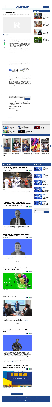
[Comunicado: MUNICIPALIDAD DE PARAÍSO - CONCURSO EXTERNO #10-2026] (38, 189)
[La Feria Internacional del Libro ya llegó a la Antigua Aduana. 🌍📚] (16, 145)
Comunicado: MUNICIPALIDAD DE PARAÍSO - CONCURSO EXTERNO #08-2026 (45, 204)
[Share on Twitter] (4, 42)
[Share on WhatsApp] (4, 44)
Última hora (45, 14)
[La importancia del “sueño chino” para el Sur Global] (17, 343)
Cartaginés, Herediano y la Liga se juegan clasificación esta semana (44, 127)
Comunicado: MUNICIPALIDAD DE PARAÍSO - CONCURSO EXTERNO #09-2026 (45, 197)
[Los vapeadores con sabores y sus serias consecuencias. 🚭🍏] (35, 145)
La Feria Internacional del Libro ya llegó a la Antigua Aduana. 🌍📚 (15, 154)
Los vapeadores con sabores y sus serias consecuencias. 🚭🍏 (35, 154)
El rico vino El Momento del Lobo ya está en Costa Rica (46, 33)
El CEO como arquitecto (9, 296)
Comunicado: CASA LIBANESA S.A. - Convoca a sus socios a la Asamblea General (45, 176)
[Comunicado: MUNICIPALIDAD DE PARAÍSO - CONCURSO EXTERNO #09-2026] (38, 196)
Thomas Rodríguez (6, 237)
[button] (46, 7)
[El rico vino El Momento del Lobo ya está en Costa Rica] (38, 32)
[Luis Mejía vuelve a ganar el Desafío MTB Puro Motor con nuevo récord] (38, 40)
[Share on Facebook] (4, 40)
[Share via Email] (4, 45)
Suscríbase (36, 397)
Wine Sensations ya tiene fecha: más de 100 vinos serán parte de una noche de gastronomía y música (46, 25)
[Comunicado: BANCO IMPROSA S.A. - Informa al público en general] (38, 169)
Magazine (44, 22)
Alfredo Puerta (7, 34)
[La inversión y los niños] (17, 25)
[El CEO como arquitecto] (17, 308)
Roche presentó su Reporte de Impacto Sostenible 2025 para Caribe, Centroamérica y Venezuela (7, 154)
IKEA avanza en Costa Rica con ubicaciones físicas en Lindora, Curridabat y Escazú (15, 366)
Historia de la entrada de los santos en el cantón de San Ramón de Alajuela (16, 235)
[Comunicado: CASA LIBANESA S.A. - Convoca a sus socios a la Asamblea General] (38, 176)
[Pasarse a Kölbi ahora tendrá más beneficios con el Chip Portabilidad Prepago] (17, 281)
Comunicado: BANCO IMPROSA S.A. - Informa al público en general (45, 169)
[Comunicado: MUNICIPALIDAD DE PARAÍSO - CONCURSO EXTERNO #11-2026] (38, 182)
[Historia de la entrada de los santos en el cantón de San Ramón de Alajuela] (17, 247)
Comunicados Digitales (44, 167)
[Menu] (3, 6)
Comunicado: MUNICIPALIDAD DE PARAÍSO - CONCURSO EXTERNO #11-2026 (45, 183)
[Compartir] (4, 47)
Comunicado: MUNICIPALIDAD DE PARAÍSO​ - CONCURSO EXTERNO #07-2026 (15, 70)
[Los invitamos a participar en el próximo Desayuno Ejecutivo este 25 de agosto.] (26, 145)
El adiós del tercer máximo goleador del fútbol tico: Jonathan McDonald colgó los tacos (16, 168)
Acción (44, 38)
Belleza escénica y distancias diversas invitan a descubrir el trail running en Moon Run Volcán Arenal (26, 70)
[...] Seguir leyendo (10, 258)
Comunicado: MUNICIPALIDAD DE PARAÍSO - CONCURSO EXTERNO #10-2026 (45, 190)
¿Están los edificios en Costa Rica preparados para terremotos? (29, 127)
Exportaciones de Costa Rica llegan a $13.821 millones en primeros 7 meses (13, 131)
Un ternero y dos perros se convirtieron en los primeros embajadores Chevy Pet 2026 (46, 17)
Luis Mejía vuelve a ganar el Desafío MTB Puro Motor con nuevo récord (46, 40)
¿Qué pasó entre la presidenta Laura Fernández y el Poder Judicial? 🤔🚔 (45, 154)
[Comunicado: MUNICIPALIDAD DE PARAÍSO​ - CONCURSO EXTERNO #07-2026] (10, 70)
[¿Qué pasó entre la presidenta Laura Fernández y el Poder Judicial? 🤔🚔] (45, 145)
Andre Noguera (5, 170)
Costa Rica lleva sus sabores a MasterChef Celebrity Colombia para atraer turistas (29, 131)
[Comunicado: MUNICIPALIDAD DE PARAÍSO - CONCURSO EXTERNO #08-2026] (38, 203)
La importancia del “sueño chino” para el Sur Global (15, 330)
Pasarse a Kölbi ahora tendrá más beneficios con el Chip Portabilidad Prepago (16, 268)
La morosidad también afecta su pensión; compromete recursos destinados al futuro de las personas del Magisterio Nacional (17, 204)
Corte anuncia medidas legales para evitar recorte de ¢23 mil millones (13, 127)
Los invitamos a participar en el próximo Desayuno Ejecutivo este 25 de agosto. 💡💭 (26, 154)
